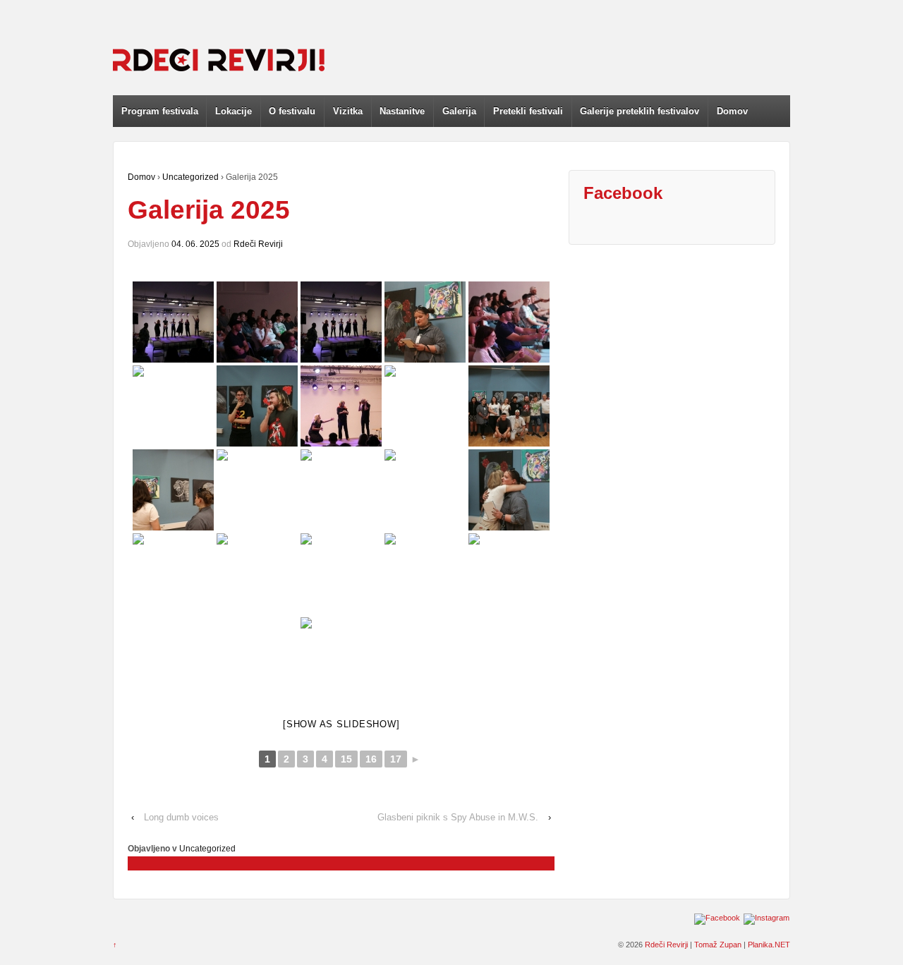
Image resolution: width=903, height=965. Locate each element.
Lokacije (233, 111)
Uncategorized (190, 177)
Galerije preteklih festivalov (639, 111)
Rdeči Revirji (258, 244)
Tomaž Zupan (717, 944)
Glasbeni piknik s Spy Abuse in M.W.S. (457, 817)
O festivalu (292, 111)
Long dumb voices (181, 817)
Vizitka (348, 111)
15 (346, 759)
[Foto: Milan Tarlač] (257, 573)
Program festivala (159, 111)
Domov (732, 111)
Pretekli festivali (528, 111)
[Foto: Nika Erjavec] (173, 322)
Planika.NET (769, 944)
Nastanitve (402, 111)
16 (371, 759)
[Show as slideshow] (341, 724)
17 (395, 759)
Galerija (459, 111)
